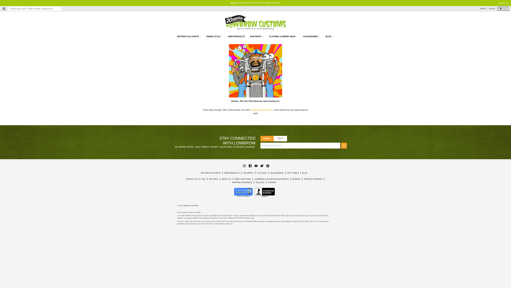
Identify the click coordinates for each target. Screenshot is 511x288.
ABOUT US (226, 179)
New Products (236, 36)
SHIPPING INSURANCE (242, 182)
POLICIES (260, 182)
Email (267, 138)
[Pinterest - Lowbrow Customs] (267, 165)
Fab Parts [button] (256, 36)
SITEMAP (272, 182)
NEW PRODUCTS (231, 173)
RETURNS (213, 179)
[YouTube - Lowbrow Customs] (256, 165)
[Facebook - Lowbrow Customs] (250, 165)
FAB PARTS (248, 173)
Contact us (503, 3)
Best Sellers (267, 110)
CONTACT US (192, 179)
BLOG (304, 173)
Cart (504, 8)
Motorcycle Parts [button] (188, 36)
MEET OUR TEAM (242, 179)
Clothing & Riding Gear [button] (282, 36)
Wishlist (483, 8)
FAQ (203, 179)
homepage (255, 110)
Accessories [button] (310, 36)
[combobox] (34, 9)
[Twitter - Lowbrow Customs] (261, 165)
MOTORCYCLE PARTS (211, 173)
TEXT (280, 138)
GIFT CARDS (292, 173)
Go (344, 145)
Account (492, 8)
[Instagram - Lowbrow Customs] (244, 165)
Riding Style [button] (214, 36)
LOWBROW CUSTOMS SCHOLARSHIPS (271, 179)
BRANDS (296, 179)
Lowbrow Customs (190, 205)
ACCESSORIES (276, 173)
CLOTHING (262, 173)
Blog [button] (328, 36)
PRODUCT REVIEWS (313, 179)
